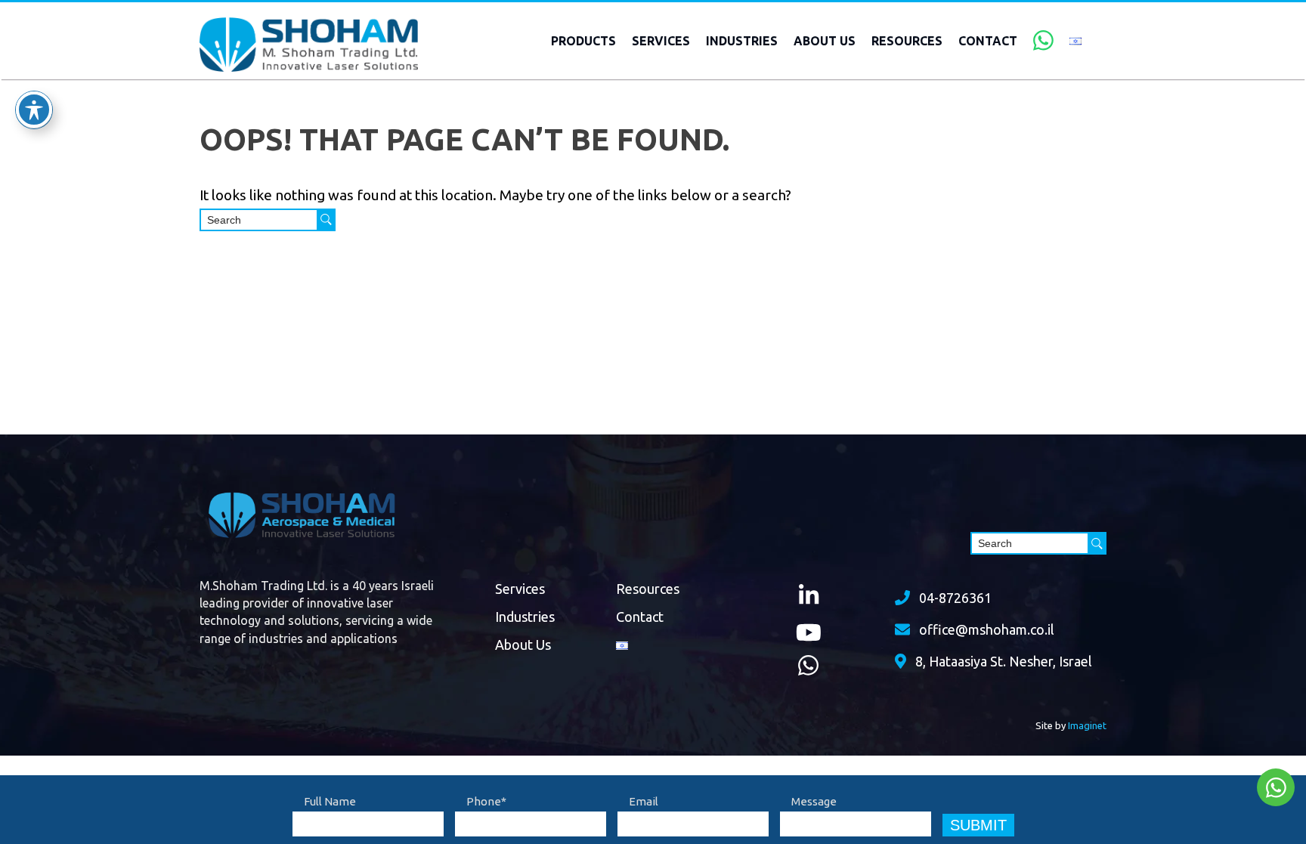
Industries (742, 41)
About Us (825, 41)
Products (583, 41)
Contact (987, 41)
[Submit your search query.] (326, 220)
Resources (906, 41)
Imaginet (1087, 725)
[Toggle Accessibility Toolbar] (34, 109)
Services (661, 41)
